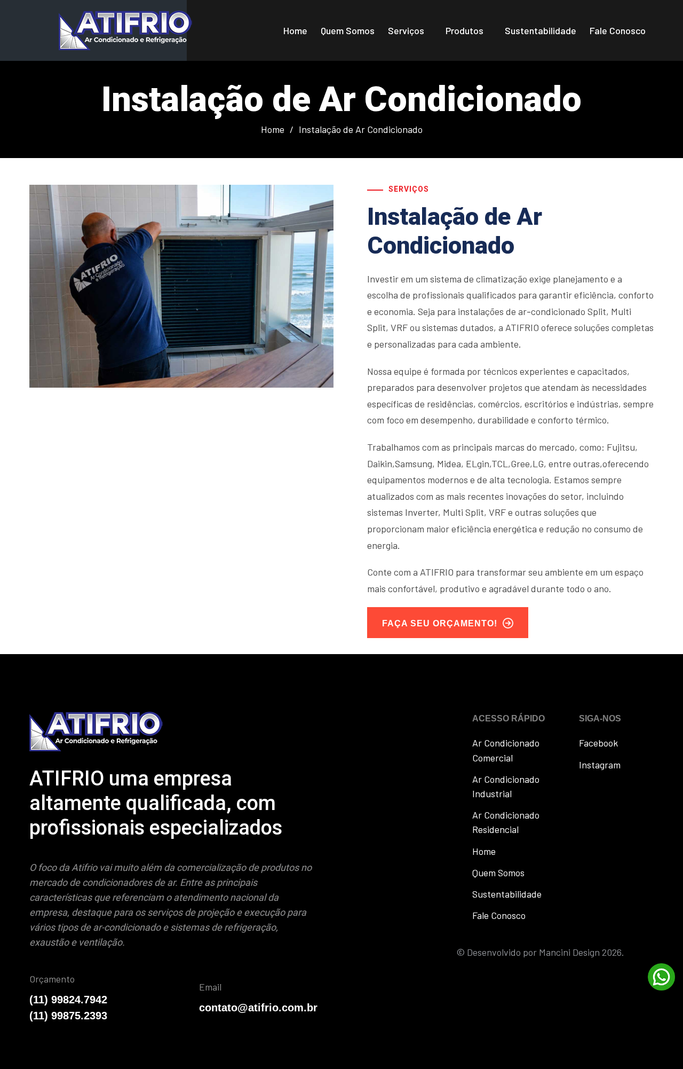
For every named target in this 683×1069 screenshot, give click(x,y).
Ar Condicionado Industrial (505, 786)
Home (295, 30)
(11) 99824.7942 (68, 999)
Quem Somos (348, 30)
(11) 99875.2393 (68, 1015)
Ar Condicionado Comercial (505, 750)
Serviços (406, 30)
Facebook (598, 743)
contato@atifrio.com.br (258, 1007)
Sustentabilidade (540, 30)
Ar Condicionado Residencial (505, 822)
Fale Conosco (618, 30)
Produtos (464, 30)
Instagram (600, 765)
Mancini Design (569, 952)
